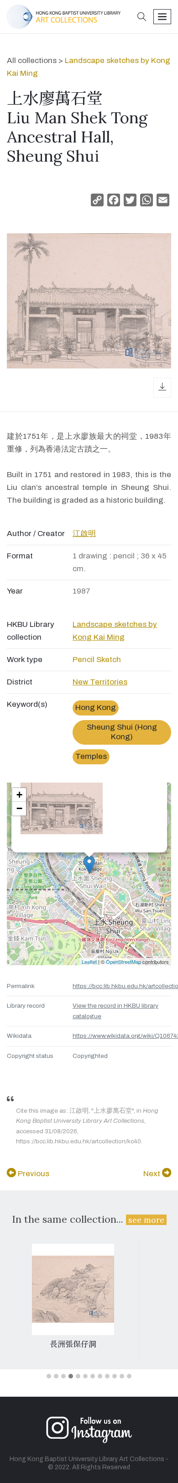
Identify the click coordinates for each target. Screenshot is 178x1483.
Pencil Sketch (97, 659)
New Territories (100, 682)
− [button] (19, 808)
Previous (32, 1173)
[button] (142, 17)
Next (152, 1173)
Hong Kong (95, 707)
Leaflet (89, 961)
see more (146, 1220)
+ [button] (19, 794)
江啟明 (84, 533)
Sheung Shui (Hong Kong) (122, 732)
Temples (91, 756)
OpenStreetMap (123, 961)
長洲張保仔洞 (73, 1344)
